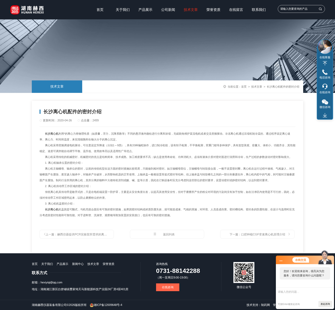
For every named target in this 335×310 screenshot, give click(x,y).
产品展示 (145, 10)
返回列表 (169, 234)
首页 (100, 10)
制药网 (265, 305)
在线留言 (236, 10)
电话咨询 (324, 77)
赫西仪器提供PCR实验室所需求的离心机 (83, 234)
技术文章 (191, 10)
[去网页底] (325, 115)
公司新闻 (168, 10)
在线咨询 (168, 287)
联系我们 (259, 10)
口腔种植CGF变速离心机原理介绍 (263, 234)
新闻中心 (78, 264)
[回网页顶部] (325, 63)
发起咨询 (325, 304)
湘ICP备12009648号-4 (108, 305)
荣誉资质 (213, 10)
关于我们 (123, 10)
